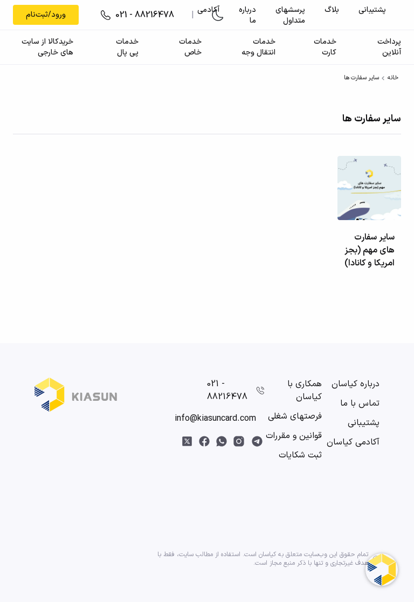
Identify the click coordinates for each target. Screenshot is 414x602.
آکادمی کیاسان (353, 442)
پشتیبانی (372, 10)
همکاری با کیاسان (304, 390)
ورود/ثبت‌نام (46, 14)
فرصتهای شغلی (295, 416)
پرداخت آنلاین (389, 47)
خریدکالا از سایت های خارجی (47, 47)
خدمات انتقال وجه (258, 47)
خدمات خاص (190, 47)
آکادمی (208, 10)
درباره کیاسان (356, 384)
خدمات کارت (325, 47)
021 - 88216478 (227, 390)
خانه (393, 78)
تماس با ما (360, 403)
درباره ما (247, 15)
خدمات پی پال (127, 47)
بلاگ (332, 10)
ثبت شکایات (300, 455)
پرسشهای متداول (290, 15)
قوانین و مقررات (294, 435)
